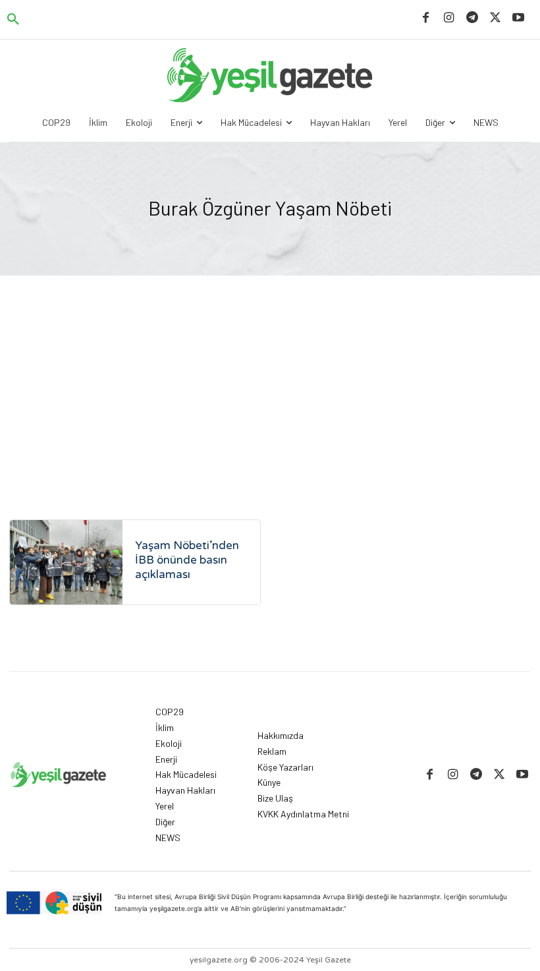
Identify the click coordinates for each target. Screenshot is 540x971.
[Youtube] (518, 18)
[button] (13, 20)
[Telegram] (472, 18)
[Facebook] (426, 18)
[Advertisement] (270, 374)
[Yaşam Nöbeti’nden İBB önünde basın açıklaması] (66, 562)
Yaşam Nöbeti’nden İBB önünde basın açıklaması (187, 560)
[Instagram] (449, 18)
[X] (495, 18)
